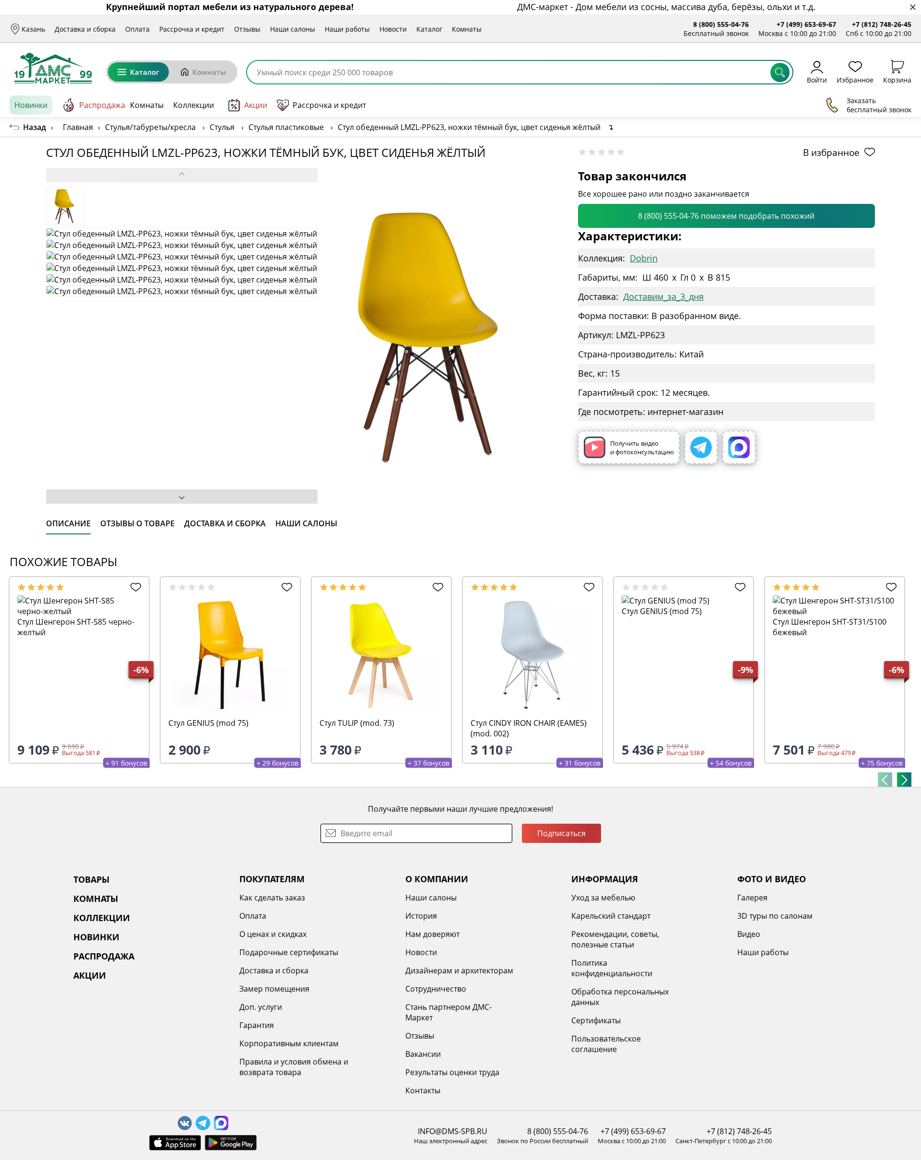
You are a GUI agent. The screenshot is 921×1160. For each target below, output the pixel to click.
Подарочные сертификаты (288, 952)
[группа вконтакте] (184, 1123)
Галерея (752, 897)
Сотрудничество (435, 988)
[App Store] (175, 1142)
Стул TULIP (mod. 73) (356, 723)
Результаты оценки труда (452, 1072)
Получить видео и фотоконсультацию (642, 447)
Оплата (137, 29)
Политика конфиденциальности (611, 968)
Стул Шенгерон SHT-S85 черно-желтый (75, 627)
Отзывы (247, 29)
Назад (34, 127)
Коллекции (193, 105)
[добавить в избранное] (133, 587)
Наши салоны (292, 29)
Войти (817, 79)
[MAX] (739, 447)
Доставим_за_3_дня (663, 296)
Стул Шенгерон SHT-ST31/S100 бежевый (829, 627)
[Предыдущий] (885, 779)
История (421, 916)
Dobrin (644, 258)
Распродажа (102, 105)
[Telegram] (701, 447)
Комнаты (467, 29)
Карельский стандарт (610, 916)
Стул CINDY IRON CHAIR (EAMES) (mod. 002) (529, 728)
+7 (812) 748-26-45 (881, 24)
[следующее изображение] (182, 496)
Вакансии (423, 1054)
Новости (393, 29)
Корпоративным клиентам (289, 1043)
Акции (255, 105)
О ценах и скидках (273, 934)
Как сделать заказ (272, 897)
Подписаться (561, 833)
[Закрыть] (912, 7)
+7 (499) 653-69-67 (806, 24)
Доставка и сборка (85, 29)
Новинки (30, 105)
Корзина (897, 79)
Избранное (855, 79)
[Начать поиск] (780, 72)
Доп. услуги (260, 1007)
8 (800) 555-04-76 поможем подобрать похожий (726, 216)
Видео (748, 934)
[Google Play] (231, 1142)
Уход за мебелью (603, 897)
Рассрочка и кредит (191, 29)
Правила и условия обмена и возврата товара (293, 1066)
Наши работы (347, 29)
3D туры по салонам (775, 916)
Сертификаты (596, 1020)
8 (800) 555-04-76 (721, 24)
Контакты (422, 1090)
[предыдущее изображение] (182, 175)
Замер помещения (274, 988)
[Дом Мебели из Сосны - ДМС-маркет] (53, 68)
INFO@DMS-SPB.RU (452, 1131)
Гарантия (256, 1025)
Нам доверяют (432, 934)
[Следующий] (904, 779)
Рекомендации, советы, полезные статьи (615, 939)
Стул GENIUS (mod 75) (208, 723)
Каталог (429, 29)
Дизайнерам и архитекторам (459, 970)
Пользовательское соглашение (606, 1043)
